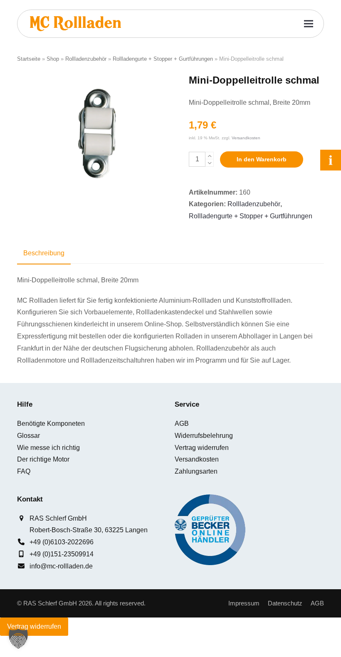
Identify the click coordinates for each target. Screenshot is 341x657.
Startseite (28, 59)
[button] (308, 23)
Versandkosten (246, 138)
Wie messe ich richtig (48, 447)
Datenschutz (285, 603)
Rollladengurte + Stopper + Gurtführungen (163, 59)
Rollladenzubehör (85, 59)
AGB (182, 423)
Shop (53, 59)
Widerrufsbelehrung (204, 435)
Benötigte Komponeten (51, 423)
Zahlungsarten (196, 471)
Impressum (243, 603)
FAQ (23, 471)
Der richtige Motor (43, 459)
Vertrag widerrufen (202, 447)
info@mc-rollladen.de (61, 566)
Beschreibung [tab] (43, 253)
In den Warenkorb (262, 159)
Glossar (28, 435)
